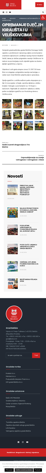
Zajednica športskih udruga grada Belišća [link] (20, 425)
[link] (43, 17)
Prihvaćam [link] (9, 470)
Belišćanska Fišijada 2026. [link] (28, 280)
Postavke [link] (38, 470)
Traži (36, 355)
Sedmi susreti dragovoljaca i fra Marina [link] (16, 145)
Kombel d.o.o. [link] (10, 373)
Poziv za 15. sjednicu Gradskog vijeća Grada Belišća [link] (28, 246)
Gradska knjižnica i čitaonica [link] (15, 401)
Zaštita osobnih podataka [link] (24, 470)
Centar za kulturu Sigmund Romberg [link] (18, 404)
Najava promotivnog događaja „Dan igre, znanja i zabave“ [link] (29, 210)
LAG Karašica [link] (10, 428)
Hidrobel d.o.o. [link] (11, 376)
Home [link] (4, 18)
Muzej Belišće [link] (10, 406)
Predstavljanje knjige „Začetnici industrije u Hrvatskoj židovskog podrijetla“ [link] (27, 190)
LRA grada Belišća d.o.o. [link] (14, 382)
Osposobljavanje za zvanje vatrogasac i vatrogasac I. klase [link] (30, 158)
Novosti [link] (13, 18)
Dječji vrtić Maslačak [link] (13, 398)
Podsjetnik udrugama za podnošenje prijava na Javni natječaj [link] (28, 228)
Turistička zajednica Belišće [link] (15, 422)
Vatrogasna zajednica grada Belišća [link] (18, 431)
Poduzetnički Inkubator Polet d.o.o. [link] (18, 379)
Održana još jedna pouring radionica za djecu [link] (29, 264)
